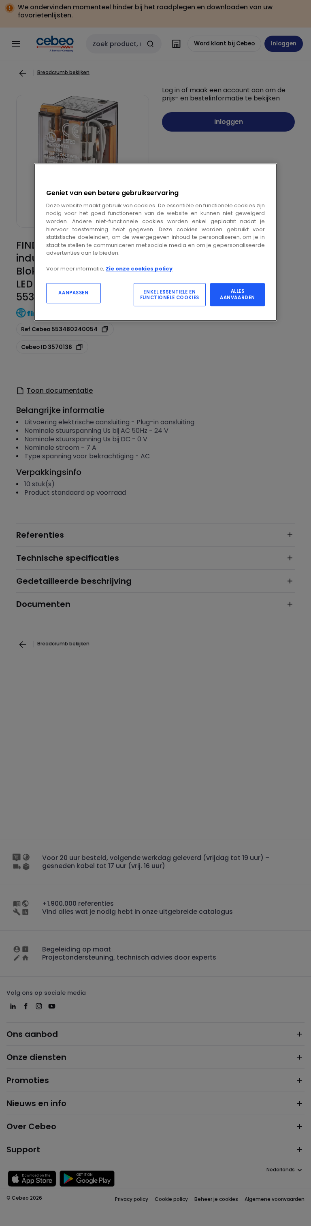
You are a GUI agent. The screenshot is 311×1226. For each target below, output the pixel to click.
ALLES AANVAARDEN (237, 294)
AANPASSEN (73, 292)
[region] (155, 242)
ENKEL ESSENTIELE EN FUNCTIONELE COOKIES (169, 295)
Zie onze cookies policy (139, 268)
